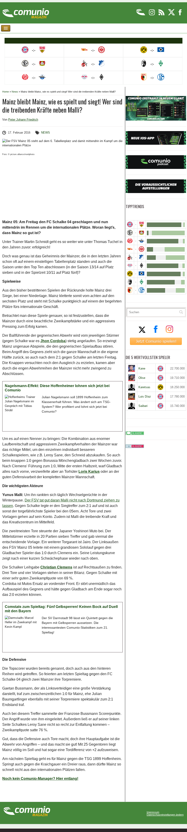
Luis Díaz (144, 396)
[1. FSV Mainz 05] (130, 241)
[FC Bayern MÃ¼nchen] (130, 224)
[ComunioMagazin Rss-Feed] (161, 14)
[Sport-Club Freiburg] (130, 282)
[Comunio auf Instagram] (152, 14)
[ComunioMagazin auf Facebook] (180, 14)
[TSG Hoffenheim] (141, 257)
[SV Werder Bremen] (141, 282)
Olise (141, 378)
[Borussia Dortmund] (130, 273)
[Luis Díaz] (131, 396)
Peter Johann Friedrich (23, 119)
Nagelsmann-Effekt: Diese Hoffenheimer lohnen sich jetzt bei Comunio (57, 388)
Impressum (153, 812)
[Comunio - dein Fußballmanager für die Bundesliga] (141, 14)
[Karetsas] (131, 387)
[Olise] (131, 377)
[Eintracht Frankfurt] (141, 249)
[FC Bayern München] (160, 368)
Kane (141, 368)
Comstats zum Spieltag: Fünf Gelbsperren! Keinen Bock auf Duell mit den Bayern (61, 609)
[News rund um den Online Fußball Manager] (25, 12)
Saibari (143, 406)
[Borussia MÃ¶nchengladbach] (141, 265)
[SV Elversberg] (130, 232)
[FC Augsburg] (130, 290)
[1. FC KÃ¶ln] (130, 257)
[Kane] (131, 368)
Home (5, 91)
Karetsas (144, 387)
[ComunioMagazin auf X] (172, 14)
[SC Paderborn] (141, 241)
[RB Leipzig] (130, 265)
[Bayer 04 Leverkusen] (141, 232)
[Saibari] (131, 405)
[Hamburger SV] (141, 273)
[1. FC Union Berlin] (130, 249)
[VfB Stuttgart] (141, 224)
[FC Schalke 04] (141, 290)
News (15, 91)
